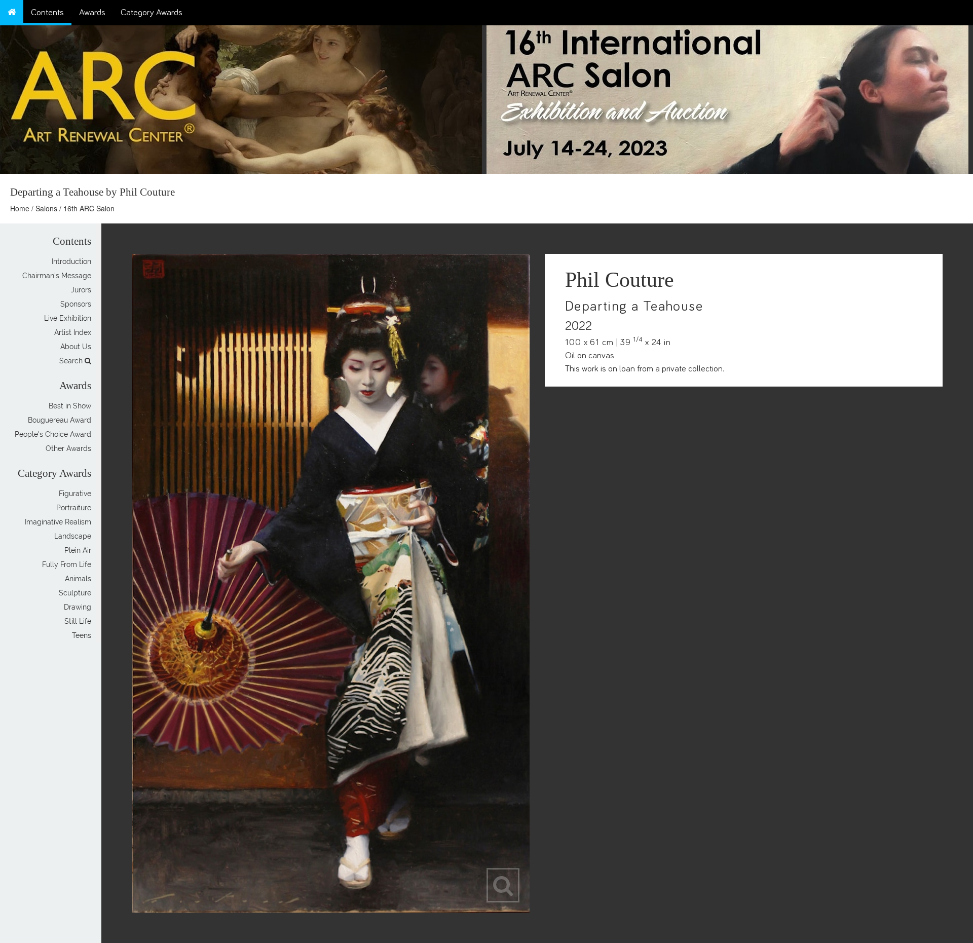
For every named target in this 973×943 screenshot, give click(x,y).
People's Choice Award (53, 434)
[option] (729, 97)
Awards (92, 12)
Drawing (77, 607)
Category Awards (151, 12)
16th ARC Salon (89, 208)
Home (19, 208)
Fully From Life (66, 564)
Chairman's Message (56, 276)
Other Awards (68, 448)
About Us (75, 347)
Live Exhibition (67, 318)
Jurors (81, 290)
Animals (78, 579)
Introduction (71, 261)
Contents (47, 12)
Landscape (72, 536)
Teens (81, 635)
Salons (46, 208)
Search (72, 361)
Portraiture (73, 508)
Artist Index (72, 332)
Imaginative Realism (58, 522)
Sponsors (75, 304)
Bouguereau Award (59, 420)
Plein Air (77, 550)
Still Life (77, 621)
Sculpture (75, 593)
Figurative (75, 493)
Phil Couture (619, 279)
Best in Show (70, 406)
